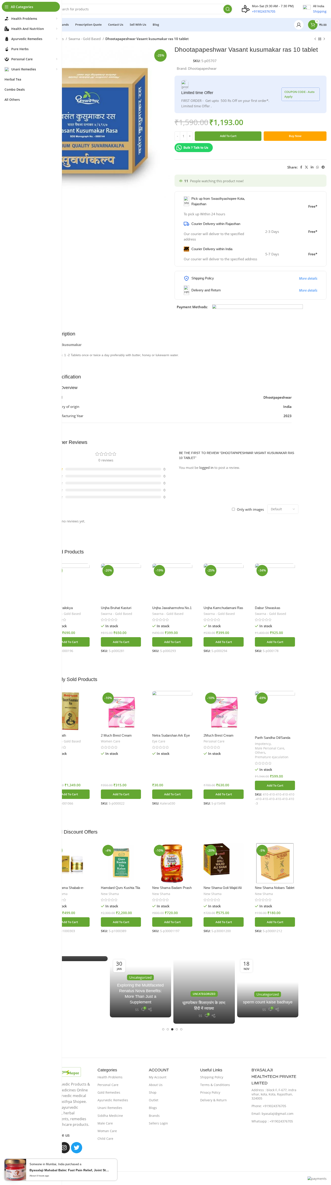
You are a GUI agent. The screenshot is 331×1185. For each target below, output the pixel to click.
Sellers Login (158, 1123)
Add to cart (228, 136)
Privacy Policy (210, 1092)
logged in (206, 467)
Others (260, 752)
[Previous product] (315, 39)
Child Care (105, 1138)
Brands (154, 1115)
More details (308, 278)
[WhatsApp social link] (317, 167)
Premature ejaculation (271, 757)
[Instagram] (64, 1147)
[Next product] (324, 39)
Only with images (250, 509)
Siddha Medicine (110, 1115)
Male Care (105, 1123)
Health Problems (109, 1077)
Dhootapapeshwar (202, 68)
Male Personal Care (269, 748)
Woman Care (107, 1131)
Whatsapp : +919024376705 (272, 1121)
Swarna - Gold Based (85, 38)
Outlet (153, 1100)
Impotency (263, 744)
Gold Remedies (108, 1092)
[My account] (299, 24)
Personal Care (214, 741)
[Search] (227, 9)
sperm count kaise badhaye (267, 1002)
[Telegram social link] (323, 167)
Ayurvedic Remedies (112, 1100)
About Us (156, 1085)
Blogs (153, 1108)
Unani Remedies (109, 1108)
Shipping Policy (211, 1077)
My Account (157, 1077)
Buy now (295, 136)
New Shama (110, 894)
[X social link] (306, 167)
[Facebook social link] (301, 167)
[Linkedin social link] (312, 167)
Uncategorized (204, 994)
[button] (70, 642)
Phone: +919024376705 (269, 1106)
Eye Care (158, 741)
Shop (152, 1092)
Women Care (110, 741)
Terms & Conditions (215, 1085)
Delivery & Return (213, 1100)
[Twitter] (76, 1147)
